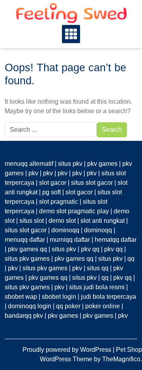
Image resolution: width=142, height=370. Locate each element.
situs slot (31, 220)
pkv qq (90, 249)
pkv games (102, 163)
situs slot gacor (92, 182)
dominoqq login (29, 306)
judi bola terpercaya (108, 296)
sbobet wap (21, 296)
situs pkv (70, 163)
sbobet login (59, 296)
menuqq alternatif (29, 163)
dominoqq (65, 230)
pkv (33, 173)
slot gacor (52, 182)
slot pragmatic (58, 201)
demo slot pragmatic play (74, 211)
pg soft (51, 192)
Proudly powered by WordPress (67, 349)
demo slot (62, 220)
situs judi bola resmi (97, 287)
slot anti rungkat (102, 220)
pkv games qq (27, 249)
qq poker (68, 306)
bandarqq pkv (24, 315)
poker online (102, 306)
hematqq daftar (115, 239)
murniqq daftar (70, 239)
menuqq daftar (25, 239)
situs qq (97, 268)
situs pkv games (27, 258)
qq (131, 258)
